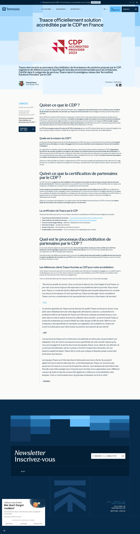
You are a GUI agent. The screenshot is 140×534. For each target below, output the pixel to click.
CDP (43, 110)
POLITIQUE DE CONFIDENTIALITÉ (118, 507)
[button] (47, 9)
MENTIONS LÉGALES (118, 511)
